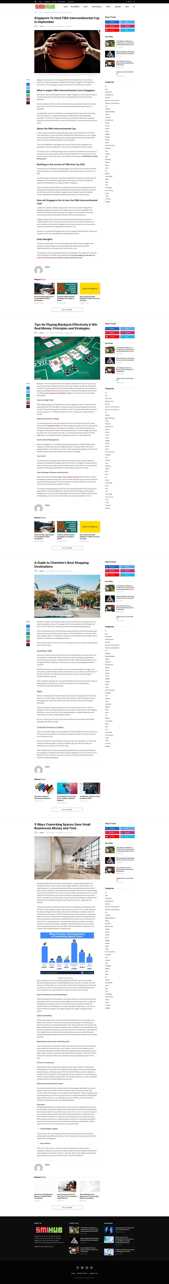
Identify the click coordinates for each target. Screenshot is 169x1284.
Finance (107, 126)
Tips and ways (109, 190)
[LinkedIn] (28, 91)
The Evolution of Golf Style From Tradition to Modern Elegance (66, 798)
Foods (108, 6)
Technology (108, 187)
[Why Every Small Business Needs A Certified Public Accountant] (44, 1186)
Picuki (54, 1)
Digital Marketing (110, 111)
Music (106, 165)
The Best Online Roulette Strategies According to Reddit (66, 298)
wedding (107, 202)
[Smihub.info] (44, 6)
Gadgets (107, 134)
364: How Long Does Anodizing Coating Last (42, 797)
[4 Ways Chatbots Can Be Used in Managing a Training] (109, 1252)
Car (106, 106)
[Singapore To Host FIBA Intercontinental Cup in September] (67, 51)
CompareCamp (68, 978)
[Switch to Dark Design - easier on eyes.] (134, 6)
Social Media (75, 6)
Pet (106, 171)
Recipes (107, 173)
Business (107, 97)
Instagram (47, 1)
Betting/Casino (109, 95)
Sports (107, 179)
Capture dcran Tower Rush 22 (124, 72)
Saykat (42, 26)
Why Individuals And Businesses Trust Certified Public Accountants (89, 1196)
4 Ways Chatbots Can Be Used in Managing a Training (124, 1250)
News (86, 6)
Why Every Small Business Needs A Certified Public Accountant (43, 1196)
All (105, 86)
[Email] (28, 102)
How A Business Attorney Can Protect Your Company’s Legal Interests (67, 1196)
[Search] (134, 1)
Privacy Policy (61, 1)
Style (106, 182)
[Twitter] (28, 88)
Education (108, 117)
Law (106, 151)
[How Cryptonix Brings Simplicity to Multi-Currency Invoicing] (90, 288)
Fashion (107, 123)
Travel (107, 193)
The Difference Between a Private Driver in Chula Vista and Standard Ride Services (125, 42)
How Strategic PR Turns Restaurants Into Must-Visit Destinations (124, 63)
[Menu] (35, 1)
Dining (107, 114)
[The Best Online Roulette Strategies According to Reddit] (67, 288)
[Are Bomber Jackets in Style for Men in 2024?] (90, 788)
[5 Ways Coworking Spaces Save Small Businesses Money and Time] (67, 857)
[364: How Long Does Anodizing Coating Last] (44, 788)
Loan (106, 156)
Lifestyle (118, 6)
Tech (127, 6)
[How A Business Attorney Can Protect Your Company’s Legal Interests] (67, 1186)
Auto (106, 89)
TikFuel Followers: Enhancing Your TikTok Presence (124, 1228)
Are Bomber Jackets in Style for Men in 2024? (90, 797)
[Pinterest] (28, 99)
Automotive (108, 92)
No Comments (50, 26)
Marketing (108, 159)
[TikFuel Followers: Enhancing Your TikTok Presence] (109, 1230)
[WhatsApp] (28, 95)
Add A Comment (67, 310)
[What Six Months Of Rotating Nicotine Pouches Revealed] (110, 54)
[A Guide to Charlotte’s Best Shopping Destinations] (67, 596)
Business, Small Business (112, 100)
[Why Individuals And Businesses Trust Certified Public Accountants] (90, 1186)
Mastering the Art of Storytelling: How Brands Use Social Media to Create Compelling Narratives (124, 1240)
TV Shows (108, 199)
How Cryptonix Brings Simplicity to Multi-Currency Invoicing (90, 298)
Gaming (107, 137)
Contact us (71, 1)
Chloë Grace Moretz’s (59, 643)
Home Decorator (110, 145)
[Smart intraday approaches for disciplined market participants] (44, 288)
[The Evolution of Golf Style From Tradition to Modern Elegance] (67, 788)
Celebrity (107, 109)
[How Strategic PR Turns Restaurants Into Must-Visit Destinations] (110, 63)
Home (40, 1)
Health (107, 140)
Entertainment (97, 6)
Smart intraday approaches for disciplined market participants (44, 298)
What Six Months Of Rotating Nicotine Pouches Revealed (125, 52)
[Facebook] (28, 84)
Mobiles (107, 162)
